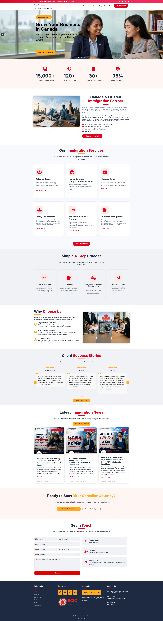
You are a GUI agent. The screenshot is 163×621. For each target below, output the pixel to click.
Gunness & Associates (84, 616)
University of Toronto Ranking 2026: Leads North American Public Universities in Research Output (49, 462)
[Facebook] (119, 1)
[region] (81, 34)
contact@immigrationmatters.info (99, 552)
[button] (2, 34)
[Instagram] (125, 1)
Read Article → (42, 476)
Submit (57, 573)
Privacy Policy (81, 618)
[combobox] (37, 549)
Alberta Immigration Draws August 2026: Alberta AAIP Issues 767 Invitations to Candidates (112, 461)
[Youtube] (122, 1)
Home (69, 6)
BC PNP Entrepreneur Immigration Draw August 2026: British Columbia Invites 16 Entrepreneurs (81, 461)
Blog (100, 6)
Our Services (84, 6)
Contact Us (107, 6)
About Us (76, 6)
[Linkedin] (128, 1)
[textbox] (56, 554)
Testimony (94, 6)
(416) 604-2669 (94, 542)
